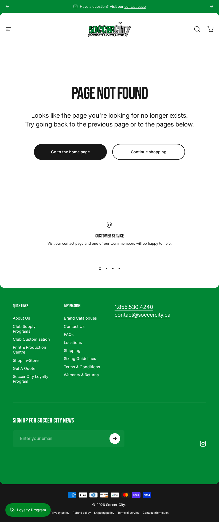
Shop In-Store (25, 360)
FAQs (69, 334)
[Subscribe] (115, 438)
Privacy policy (59, 513)
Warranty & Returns (81, 375)
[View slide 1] (100, 268)
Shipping (72, 350)
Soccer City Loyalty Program (30, 379)
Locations (73, 342)
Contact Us (74, 326)
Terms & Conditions (82, 366)
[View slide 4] (119, 268)
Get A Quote (24, 368)
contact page (135, 6)
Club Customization (31, 339)
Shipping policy (104, 513)
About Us (21, 318)
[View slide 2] (106, 268)
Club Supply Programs (24, 329)
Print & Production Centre (29, 350)
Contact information (156, 513)
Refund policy (82, 513)
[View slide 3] (113, 268)
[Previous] (7, 6)
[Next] (211, 6)
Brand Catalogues (80, 318)
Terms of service (128, 513)
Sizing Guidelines (80, 358)
